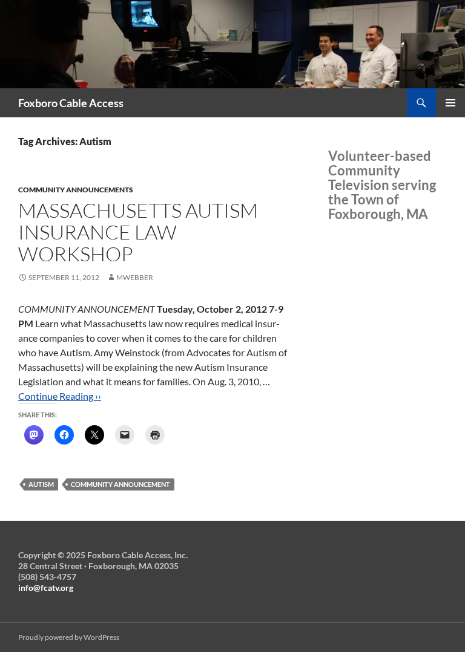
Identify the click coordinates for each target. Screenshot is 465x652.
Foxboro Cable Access (71, 102)
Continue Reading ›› (59, 396)
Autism (41, 484)
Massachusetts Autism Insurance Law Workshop (138, 232)
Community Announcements (75, 189)
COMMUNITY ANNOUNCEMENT (120, 484)
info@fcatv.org (45, 587)
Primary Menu (450, 102)
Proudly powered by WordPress (68, 637)
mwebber (134, 277)
